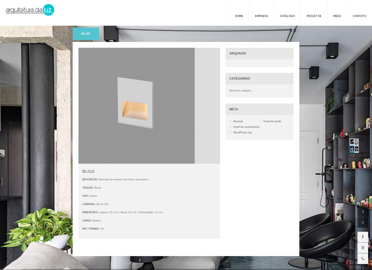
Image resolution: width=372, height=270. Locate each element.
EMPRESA (278, 8)
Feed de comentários (246, 120)
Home (260, 8)
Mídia (343, 8)
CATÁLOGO (300, 8)
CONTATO (361, 8)
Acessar (238, 114)
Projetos (323, 8)
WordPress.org (242, 125)
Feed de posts (272, 114)
